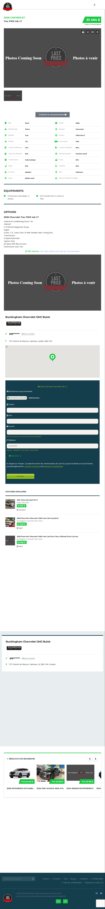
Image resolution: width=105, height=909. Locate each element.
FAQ (65, 879)
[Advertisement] (52, 568)
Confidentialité (97, 879)
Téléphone (12, 440)
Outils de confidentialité (72, 882)
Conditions (84, 879)
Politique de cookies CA (94, 882)
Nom (10, 415)
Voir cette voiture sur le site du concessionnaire (60, 251)
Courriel (11, 426)
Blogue (73, 879)
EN (58, 901)
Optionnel (15, 456)
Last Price (30, 893)
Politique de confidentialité (53, 466)
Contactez (57, 879)
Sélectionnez (34, 398)
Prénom (11, 404)
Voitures (46, 879)
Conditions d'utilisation (32, 466)
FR (65, 901)
